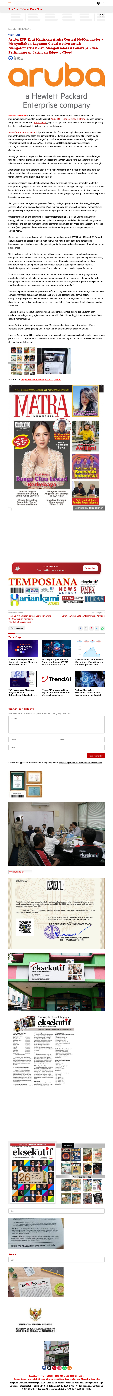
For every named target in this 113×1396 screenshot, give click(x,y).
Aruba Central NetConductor (21, 132)
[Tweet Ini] (86, 628)
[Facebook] (44, 1368)
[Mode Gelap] (98, 3)
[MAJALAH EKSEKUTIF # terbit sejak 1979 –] (22, 3)
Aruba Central (40, 122)
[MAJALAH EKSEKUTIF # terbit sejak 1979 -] (56, 1353)
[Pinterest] (54, 1368)
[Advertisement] (56, 538)
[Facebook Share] (80, 628)
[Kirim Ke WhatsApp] (102, 628)
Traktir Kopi (90, 568)
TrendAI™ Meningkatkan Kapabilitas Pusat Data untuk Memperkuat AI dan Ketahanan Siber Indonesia (56, 692)
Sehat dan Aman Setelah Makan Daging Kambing (83, 614)
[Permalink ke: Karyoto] (10, 58)
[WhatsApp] (64, 1368)
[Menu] (10, 3)
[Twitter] (49, 1368)
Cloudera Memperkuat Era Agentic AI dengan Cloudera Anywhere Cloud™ (22, 662)
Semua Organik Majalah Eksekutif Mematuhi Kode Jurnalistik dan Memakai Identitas (57, 1379)
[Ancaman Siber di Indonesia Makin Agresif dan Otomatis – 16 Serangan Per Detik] (90, 648)
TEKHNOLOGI (14, 35)
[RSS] (69, 1368)
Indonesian (18, 872)
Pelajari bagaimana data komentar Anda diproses (80, 763)
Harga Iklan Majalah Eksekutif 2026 (65, 1375)
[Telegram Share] (97, 628)
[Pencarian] (103, 3)
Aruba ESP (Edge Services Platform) (68, 119)
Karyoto (17, 57)
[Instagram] (59, 1368)
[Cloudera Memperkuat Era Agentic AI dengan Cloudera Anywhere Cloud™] (23, 648)
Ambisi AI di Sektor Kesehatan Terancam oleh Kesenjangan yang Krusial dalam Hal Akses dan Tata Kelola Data (88, 692)
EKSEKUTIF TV (36, 1375)
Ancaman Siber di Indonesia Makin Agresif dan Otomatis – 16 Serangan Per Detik (89, 662)
